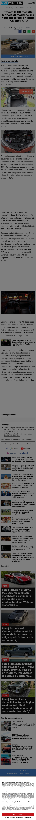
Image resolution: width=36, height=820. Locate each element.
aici (9, 795)
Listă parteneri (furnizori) (6, 810)
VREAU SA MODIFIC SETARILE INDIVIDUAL (18, 817)
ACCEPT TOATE (18, 814)
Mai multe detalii (20, 787)
